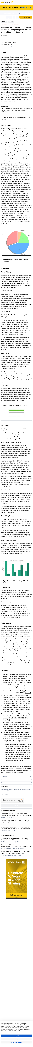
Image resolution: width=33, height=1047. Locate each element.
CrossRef (27, 682)
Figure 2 (19, 553)
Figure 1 (3, 223)
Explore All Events (26, 7)
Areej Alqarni (4, 35)
